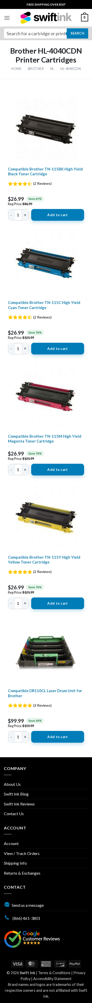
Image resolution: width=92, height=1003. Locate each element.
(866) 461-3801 (26, 918)
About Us (12, 784)
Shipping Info (15, 863)
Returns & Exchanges (22, 873)
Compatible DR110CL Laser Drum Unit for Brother (45, 693)
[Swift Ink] (46, 18)
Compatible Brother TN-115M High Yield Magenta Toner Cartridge (44, 439)
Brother (36, 69)
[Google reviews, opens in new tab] (32, 938)
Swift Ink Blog (16, 793)
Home (16, 69)
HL (52, 69)
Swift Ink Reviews (19, 803)
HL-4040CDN (70, 69)
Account (11, 843)
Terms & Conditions (54, 973)
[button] (7, 17)
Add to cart (57, 215)
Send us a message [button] (28, 905)
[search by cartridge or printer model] (46, 33)
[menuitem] (46, 4)
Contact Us (14, 813)
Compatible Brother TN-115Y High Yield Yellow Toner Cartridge (44, 560)
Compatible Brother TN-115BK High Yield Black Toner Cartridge (45, 171)
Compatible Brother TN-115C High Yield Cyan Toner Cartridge (44, 305)
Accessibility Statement (52, 978)
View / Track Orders (22, 853)
